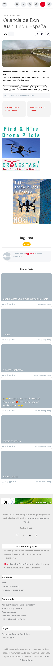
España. (25, 87)
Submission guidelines (12, 608)
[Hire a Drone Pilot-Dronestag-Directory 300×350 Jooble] (21, 170)
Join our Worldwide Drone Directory (18, 605)
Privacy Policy (8, 638)
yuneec (44, 90)
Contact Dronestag (10, 586)
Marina (6, 334)
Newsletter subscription (13, 590)
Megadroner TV (38, 87)
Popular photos (9, 612)
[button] (4, 4)
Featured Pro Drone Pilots (14, 616)
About (4, 583)
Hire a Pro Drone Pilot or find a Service (27, 564)
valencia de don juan (28, 90)
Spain (14, 90)
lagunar (26, 238)
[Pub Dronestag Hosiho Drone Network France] (30, 224)
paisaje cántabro (11, 441)
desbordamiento (11, 87)
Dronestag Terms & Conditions (16, 634)
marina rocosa (10, 476)
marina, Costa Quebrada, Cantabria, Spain (25, 299)
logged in (29, 254)
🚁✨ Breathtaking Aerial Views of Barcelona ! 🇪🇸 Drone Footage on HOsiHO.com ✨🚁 (21, 402)
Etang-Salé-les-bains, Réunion (12, 109)
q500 (6, 90)
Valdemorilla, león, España (37, 109)
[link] (47, 34)
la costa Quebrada (12, 370)
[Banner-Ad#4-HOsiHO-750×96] (26, 503)
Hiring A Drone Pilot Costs (13, 619)
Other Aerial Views (11, 16)
